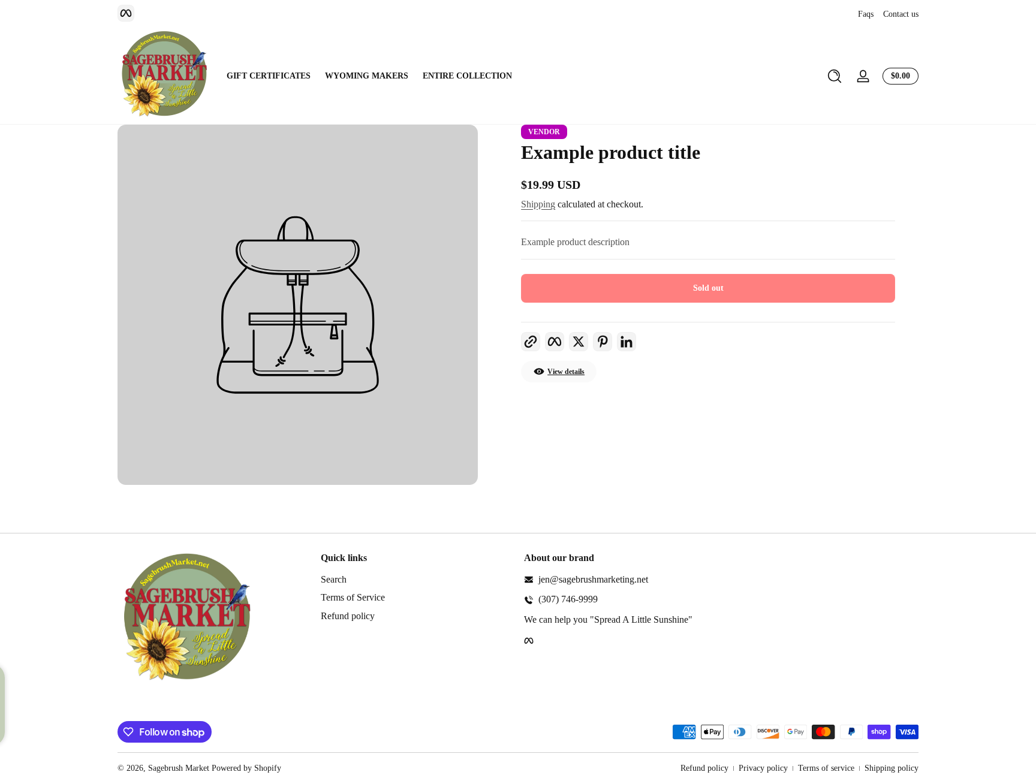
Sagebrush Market (178, 768)
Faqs (866, 14)
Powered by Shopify (246, 768)
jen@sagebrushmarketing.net (593, 579)
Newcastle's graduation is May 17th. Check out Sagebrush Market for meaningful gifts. (522, 14)
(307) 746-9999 (568, 599)
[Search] (834, 76)
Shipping (538, 204)
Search (334, 579)
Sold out (708, 288)
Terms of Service (353, 597)
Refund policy (348, 616)
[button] (834, 76)
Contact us (900, 14)
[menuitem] (416, 579)
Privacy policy (763, 768)
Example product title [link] (610, 152)
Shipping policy (891, 768)
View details (566, 371)
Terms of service (826, 768)
